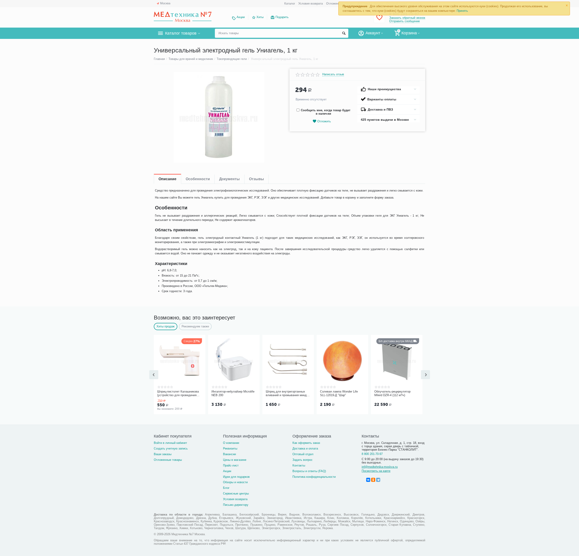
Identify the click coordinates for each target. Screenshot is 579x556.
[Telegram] (378, 480)
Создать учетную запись (171, 448)
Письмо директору (235, 504)
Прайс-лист (231, 465)
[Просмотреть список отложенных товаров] (379, 20)
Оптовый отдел (302, 454)
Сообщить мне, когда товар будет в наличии (325, 112)
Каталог (289, 3)
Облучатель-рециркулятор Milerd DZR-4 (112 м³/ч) (392, 393)
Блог (226, 488)
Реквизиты (230, 448)
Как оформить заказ (306, 443)
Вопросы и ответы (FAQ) (309, 471)
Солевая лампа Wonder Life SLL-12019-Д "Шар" (339, 393)
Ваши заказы (162, 454)
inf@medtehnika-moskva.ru (380, 466)
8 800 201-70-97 (372, 454)
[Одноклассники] (373, 480)
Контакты (298, 465)
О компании (231, 443)
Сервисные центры (236, 493)
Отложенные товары (168, 459)
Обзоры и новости (235, 482)
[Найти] (343, 33)
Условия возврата (310, 3)
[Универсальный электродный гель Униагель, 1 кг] (218, 117)
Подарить (282, 17)
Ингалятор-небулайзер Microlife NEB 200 (232, 393)
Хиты (259, 17)
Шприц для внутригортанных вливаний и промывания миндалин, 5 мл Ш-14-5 (287, 393)
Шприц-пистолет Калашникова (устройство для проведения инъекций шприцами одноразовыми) (178, 393)
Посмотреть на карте (376, 471)
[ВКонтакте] (368, 480)
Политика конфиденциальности (314, 476)
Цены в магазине (234, 459)
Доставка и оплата (305, 448)
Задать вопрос (302, 459)
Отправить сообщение (404, 21)
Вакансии (229, 454)
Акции (241, 17)
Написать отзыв (333, 74)
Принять (462, 10)
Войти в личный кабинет (170, 443)
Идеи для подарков (236, 476)
